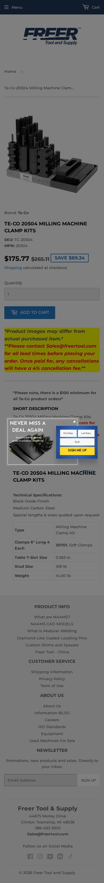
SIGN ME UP (77, 450)
